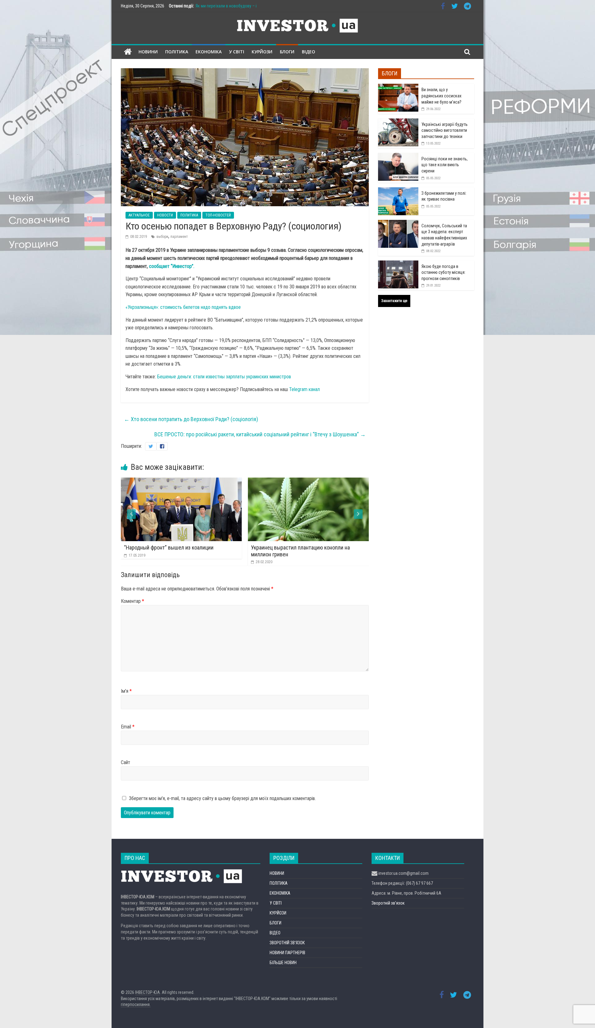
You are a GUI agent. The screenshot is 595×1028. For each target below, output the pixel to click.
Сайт (125, 762)
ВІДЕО (308, 52)
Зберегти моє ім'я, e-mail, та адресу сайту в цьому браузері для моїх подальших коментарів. (222, 798)
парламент (179, 236)
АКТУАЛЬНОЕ (139, 215)
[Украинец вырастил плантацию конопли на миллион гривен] (189, 481)
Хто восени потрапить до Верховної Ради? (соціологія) (191, 419)
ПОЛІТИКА (176, 52)
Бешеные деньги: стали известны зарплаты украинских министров (224, 377)
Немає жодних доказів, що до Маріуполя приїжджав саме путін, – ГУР (306, 551)
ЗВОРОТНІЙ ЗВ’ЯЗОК (287, 942)
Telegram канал (304, 389)
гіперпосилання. (136, 1004)
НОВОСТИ (165, 215)
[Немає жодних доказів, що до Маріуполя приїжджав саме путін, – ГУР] (316, 481)
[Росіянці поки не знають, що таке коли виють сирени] (398, 156)
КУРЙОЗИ (262, 52)
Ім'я (126, 691)
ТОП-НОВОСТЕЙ (218, 215)
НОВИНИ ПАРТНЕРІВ (287, 952)
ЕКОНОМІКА (209, 52)
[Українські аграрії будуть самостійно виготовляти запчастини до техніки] (398, 121)
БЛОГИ (287, 52)
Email (127, 727)
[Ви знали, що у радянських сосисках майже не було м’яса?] (398, 87)
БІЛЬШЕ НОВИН (283, 962)
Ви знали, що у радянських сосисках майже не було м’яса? (441, 95)
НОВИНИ (148, 52)
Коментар (132, 601)
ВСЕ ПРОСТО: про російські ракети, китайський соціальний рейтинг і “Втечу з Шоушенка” (260, 434)
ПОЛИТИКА (189, 215)
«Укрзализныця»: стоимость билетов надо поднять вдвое (183, 307)
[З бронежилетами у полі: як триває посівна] (398, 190)
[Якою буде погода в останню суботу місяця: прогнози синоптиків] (398, 263)
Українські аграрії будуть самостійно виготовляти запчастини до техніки (444, 130)
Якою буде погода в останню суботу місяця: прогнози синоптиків (443, 272)
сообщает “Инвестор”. (171, 266)
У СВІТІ (236, 52)
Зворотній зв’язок (388, 903)
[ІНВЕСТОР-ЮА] (128, 52)
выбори (162, 236)
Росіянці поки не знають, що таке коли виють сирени (444, 164)
